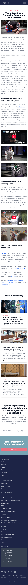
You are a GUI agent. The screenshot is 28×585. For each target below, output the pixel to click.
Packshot (3, 464)
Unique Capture (5, 284)
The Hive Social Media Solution (9, 520)
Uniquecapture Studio (6, 537)
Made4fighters (21, 107)
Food (2, 461)
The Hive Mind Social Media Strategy (10, 523)
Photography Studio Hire (7, 534)
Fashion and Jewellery (7, 470)
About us (3, 529)
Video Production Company (8, 511)
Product (3, 467)
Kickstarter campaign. (19, 268)
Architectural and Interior (7, 478)
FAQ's (2, 542)
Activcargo (4, 253)
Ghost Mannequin (5, 486)
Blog (2, 540)
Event (2, 475)
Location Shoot (5, 503)
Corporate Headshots (6, 480)
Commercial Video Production (8, 495)
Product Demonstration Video (8, 497)
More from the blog (14, 295)
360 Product (4, 483)
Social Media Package (6, 517)
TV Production (5, 506)
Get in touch (14, 449)
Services (3, 488)
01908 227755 (8, 561)
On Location (4, 472)
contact (13, 276)
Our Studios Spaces (6, 531)
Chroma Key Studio (6, 508)
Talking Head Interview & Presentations (11, 500)
